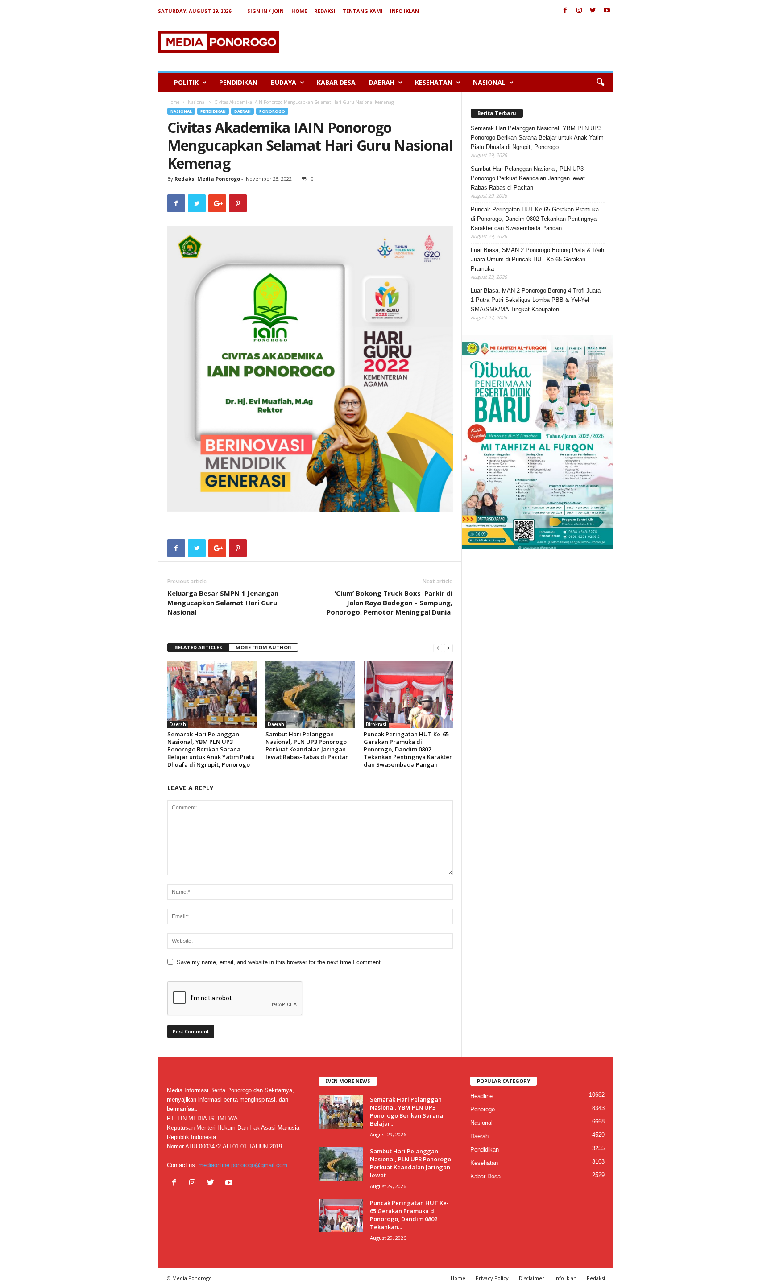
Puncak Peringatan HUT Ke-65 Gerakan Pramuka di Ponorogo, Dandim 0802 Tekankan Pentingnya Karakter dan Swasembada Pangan (408, 749)
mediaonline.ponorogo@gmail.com (243, 1165)
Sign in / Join (265, 11)
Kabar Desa (336, 82)
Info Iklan (404, 11)
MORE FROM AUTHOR (263, 647)
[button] (600, 82)
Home (299, 11)
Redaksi (325, 11)
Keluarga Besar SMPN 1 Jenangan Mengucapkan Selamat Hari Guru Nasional (222, 602)
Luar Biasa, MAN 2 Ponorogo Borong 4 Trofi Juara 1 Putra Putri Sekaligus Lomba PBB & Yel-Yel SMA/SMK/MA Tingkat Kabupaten (536, 300)
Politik (186, 82)
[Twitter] (593, 10)
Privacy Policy (492, 1278)
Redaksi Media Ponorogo (207, 178)
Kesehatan (433, 82)
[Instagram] (579, 10)
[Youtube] (606, 10)
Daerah (381, 82)
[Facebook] (565, 10)
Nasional (489, 82)
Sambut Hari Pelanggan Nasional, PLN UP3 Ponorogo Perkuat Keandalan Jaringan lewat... (410, 1163)
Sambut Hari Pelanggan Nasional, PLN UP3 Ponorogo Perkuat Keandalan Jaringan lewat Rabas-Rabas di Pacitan (307, 745)
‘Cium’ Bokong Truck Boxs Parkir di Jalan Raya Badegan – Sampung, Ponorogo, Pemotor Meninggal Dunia (389, 602)
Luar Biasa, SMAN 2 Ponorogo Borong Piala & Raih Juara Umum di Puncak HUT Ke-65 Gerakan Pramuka (537, 259)
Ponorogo (272, 111)
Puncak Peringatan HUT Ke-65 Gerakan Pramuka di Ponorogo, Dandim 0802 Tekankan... (409, 1215)
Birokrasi (376, 724)
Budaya (283, 82)
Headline (481, 1096)
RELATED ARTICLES (198, 647)
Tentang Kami (363, 11)
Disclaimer (531, 1278)
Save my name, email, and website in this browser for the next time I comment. (279, 962)
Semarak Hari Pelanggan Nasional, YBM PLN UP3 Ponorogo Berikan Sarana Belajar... (406, 1111)
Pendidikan (238, 82)
